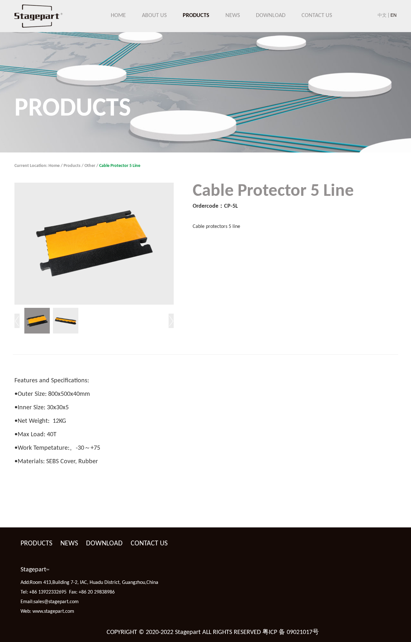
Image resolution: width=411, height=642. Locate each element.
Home (54, 165)
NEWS (232, 16)
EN (393, 15)
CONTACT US (317, 16)
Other (89, 165)
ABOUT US (154, 16)
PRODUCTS (196, 16)
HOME (118, 16)
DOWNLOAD (270, 16)
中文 (382, 15)
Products (72, 165)
